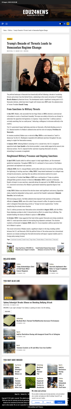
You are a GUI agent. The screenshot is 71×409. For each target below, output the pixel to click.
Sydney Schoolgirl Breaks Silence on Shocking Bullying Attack (27, 302)
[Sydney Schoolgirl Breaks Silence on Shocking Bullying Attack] (35, 292)
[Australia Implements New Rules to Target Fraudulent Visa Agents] (42, 268)
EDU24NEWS (35, 11)
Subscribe (68, 23)
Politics (10, 39)
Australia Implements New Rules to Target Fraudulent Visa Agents (58, 268)
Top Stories (8, 298)
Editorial (10, 51)
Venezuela (55, 239)
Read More (7, 311)
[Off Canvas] (3, 23)
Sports (18, 332)
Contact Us (24, 394)
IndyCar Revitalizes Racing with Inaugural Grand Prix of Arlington (38, 334)
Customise (37, 402)
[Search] (65, 23)
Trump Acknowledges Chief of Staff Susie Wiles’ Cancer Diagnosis (25, 268)
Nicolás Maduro (40, 239)
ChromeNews (32, 407)
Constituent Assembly (16, 239)
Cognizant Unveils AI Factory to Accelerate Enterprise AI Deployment (40, 387)
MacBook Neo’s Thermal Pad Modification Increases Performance (38, 321)
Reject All (48, 402)
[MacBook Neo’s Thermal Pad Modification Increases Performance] (9, 320)
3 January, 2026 (19, 51)
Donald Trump (25, 239)
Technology (20, 318)
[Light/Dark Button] (61, 24)
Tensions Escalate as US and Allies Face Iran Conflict (34, 348)
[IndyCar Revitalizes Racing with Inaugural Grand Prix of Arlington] (9, 334)
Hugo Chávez (33, 239)
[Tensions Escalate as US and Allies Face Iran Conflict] (9, 347)
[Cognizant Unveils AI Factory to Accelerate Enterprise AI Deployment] (30, 383)
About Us (17, 394)
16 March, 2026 (21, 273)
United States (49, 239)
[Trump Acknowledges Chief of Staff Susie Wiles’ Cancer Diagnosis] (9, 268)
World (18, 345)
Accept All (60, 402)
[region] (48, 397)
